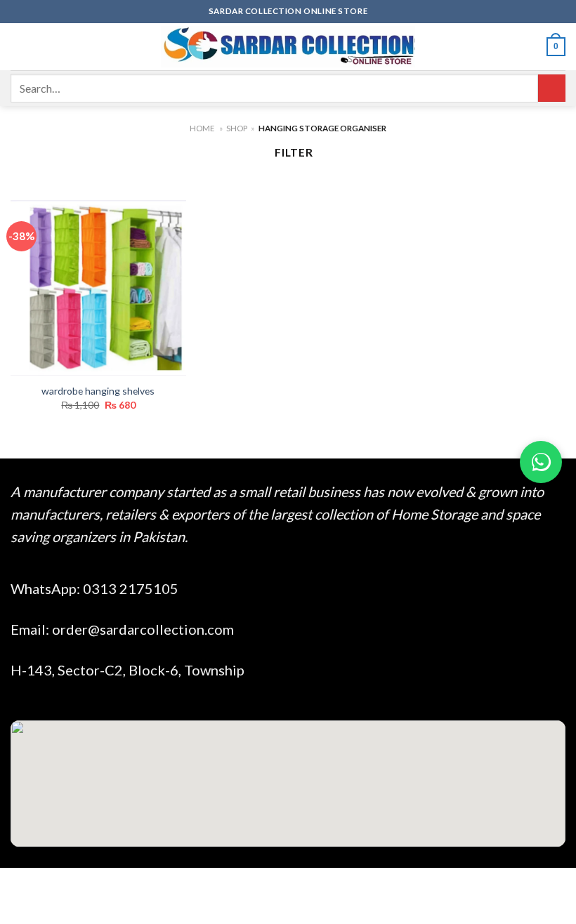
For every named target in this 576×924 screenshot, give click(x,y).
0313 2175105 (130, 588)
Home (202, 128)
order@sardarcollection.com (143, 629)
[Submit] (551, 88)
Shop (236, 128)
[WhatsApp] (541, 462)
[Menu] (19, 46)
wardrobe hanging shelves (98, 391)
